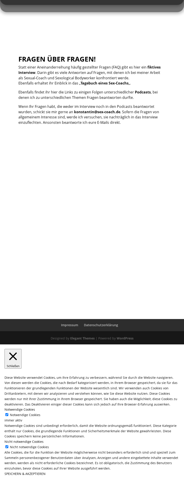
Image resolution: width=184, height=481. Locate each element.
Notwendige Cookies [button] (19, 409)
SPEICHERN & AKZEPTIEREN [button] (25, 474)
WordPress (125, 338)
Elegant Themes (82, 338)
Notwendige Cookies (25, 415)
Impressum (69, 325)
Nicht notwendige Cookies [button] (24, 441)
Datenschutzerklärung (101, 325)
